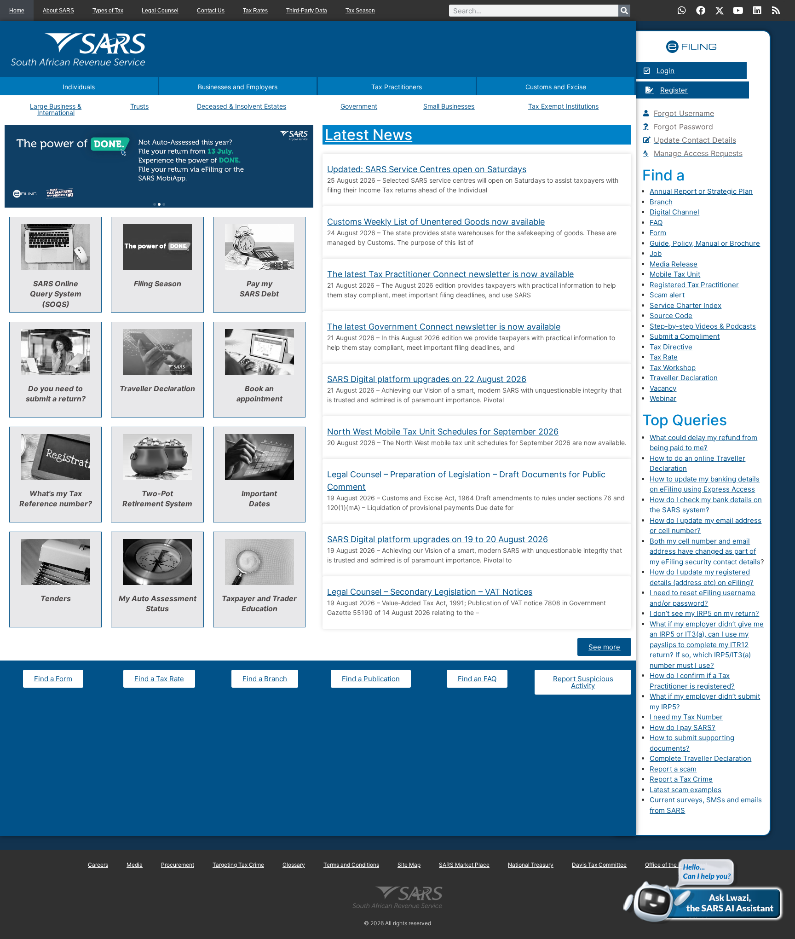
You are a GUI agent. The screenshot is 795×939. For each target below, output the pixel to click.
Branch (661, 201)
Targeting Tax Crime (238, 864)
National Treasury (530, 864)
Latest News (368, 135)
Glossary (293, 864)
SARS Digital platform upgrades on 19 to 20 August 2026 (437, 539)
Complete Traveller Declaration (700, 758)
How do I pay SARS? (682, 727)
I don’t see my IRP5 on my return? (704, 613)
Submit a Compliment (685, 336)
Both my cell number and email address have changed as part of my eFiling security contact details (705, 551)
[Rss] (776, 10)
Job (656, 253)
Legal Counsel (160, 10)
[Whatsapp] (682, 10)
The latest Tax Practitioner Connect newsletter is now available (450, 274)
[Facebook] (700, 10)
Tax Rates (255, 10)
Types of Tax (107, 10)
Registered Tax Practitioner (694, 284)
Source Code (671, 315)
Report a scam (673, 769)
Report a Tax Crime (681, 779)
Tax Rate (664, 357)
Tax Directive (671, 346)
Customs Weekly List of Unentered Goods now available (436, 221)
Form (658, 232)
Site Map (409, 864)
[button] (154, 204)
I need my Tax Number (686, 717)
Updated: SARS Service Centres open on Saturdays (426, 169)
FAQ (656, 222)
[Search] (624, 11)
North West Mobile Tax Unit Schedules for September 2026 (443, 431)
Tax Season (360, 10)
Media (135, 864)
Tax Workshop (673, 367)
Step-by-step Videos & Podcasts (703, 326)
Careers (98, 864)
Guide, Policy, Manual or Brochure (705, 243)
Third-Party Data (306, 10)
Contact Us (211, 10)
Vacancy (663, 388)
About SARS (58, 10)
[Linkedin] (757, 10)
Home (16, 10)
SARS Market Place (464, 864)
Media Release (673, 264)
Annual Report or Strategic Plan (701, 191)
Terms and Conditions (351, 864)
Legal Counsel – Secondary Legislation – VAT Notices (429, 592)
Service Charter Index (685, 305)
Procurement (177, 864)
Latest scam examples (685, 789)
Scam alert (667, 294)
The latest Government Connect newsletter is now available (443, 326)
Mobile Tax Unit (675, 274)
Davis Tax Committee (599, 864)
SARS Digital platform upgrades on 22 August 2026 (426, 379)
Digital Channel (674, 212)
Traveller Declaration (684, 377)
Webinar (663, 398)
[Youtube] (738, 10)
